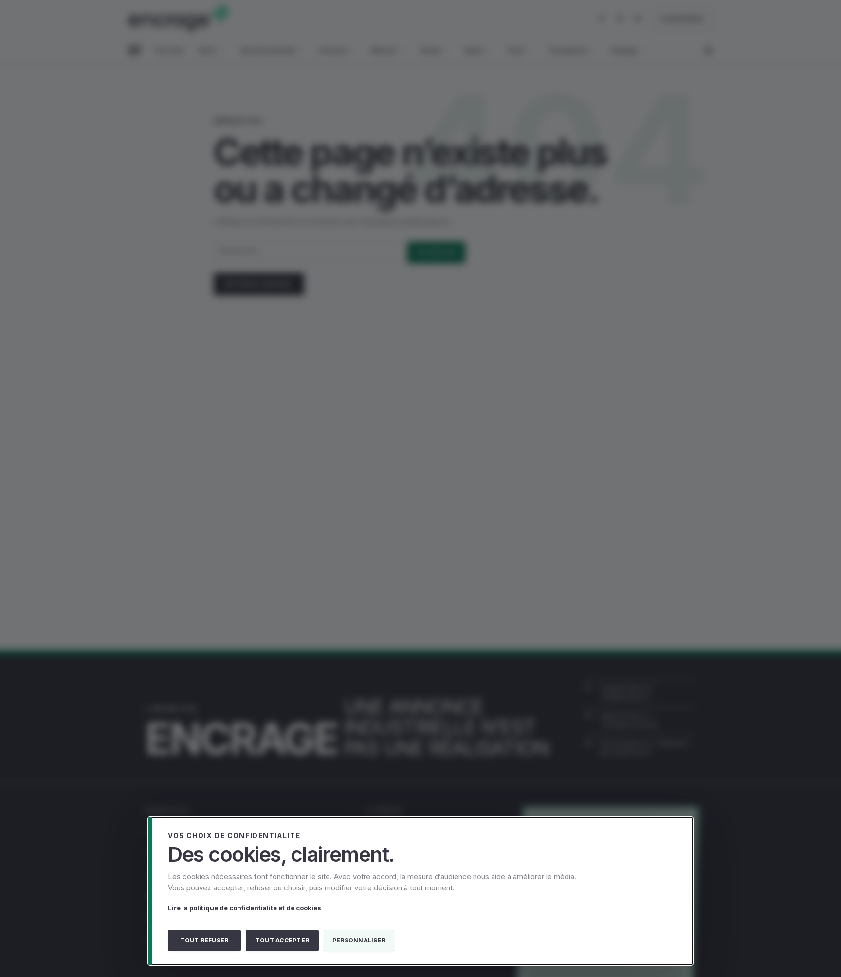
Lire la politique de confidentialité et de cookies (244, 908)
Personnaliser (358, 940)
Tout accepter (282, 940)
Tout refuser (205, 940)
